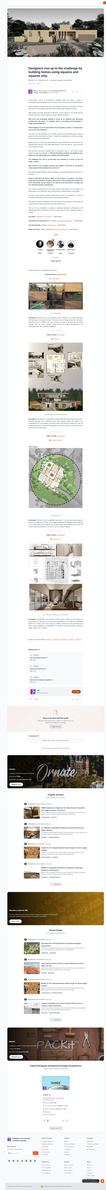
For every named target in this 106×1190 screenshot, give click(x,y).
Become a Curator (68, 1165)
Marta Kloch (57, 539)
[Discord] (9, 1161)
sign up (55, 740)
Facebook (48, 639)
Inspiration (66, 1152)
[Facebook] (35, 1161)
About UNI (89, 1165)
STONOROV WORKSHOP (64, 221)
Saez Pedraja (51, 225)
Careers (89, 1167)
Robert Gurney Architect (60, 229)
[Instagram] (30, 1161)
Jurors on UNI (67, 1173)
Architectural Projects (69, 1144)
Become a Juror (68, 1167)
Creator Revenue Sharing (93, 1144)
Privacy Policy (45, 1149)
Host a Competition (46, 1167)
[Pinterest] (22, 1161)
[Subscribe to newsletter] (35, 1153)
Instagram (57, 639)
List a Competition (46, 1173)
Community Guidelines (47, 1141)
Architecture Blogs (68, 1146)
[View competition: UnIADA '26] (56, 1083)
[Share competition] (67, 1120)
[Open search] (100, 2)
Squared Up (61, 436)
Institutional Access (46, 1170)
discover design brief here (38, 658)
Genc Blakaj (55, 278)
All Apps (66, 1141)
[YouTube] (13, 1161)
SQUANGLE (61, 535)
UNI (34, 91)
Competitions (67, 1149)
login (48, 740)
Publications (67, 1154)
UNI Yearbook (90, 1146)
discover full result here (37, 669)
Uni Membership (90, 1149)
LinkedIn (64, 639)
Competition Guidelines (47, 1144)
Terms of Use (45, 1154)
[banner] (55, 771)
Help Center (89, 1173)
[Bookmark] (77, 91)
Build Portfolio (90, 1141)
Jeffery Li (57, 339)
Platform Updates (91, 1175)
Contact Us (89, 1170)
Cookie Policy (45, 1146)
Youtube (78, 639)
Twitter (71, 639)
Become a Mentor (68, 1170)
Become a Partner (46, 1165)
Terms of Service (46, 1152)
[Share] (73, 91)
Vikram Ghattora (57, 440)
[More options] (81, 91)
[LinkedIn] (26, 1161)
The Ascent (61, 335)
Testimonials (90, 1178)
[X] (18, 1161)
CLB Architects (47, 216)
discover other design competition (41, 680)
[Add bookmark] (81, 804)
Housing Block (43, 92)
